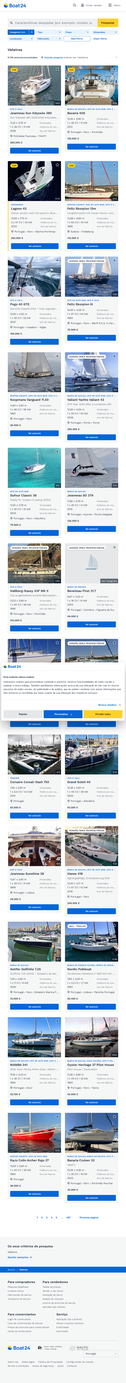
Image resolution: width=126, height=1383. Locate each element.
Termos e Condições (18, 1366)
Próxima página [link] (89, 1217)
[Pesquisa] (75, 5)
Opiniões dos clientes (54, 1307)
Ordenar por (69, 57)
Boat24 (11, 1269)
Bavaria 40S (76, 113)
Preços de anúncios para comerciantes (28, 1327)
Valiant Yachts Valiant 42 (85, 400)
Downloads (62, 1331)
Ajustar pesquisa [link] (18, 1257)
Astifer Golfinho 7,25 (25, 969)
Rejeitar (23, 714)
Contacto (72, 1366)
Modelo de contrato (53, 1299)
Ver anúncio (34, 150)
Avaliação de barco (53, 1295)
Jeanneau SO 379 (80, 495)
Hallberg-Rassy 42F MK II (29, 591)
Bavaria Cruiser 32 (81, 1160)
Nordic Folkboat (79, 969)
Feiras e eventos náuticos (69, 1323)
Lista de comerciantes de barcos (25, 1323)
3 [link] (46, 1217)
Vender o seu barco (53, 1291)
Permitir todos (103, 714)
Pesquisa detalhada (18, 1287)
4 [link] (51, 1217)
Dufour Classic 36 (23, 495)
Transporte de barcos (19, 1299)
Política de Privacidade (50, 1362)
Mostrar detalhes (107, 705)
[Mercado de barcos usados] (15, 5)
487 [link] (68, 1217)
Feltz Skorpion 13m (81, 208)
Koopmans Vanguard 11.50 (29, 400)
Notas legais (28, 1362)
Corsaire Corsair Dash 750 (29, 782)
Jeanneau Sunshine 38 (27, 873)
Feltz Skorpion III (80, 304)
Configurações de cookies (79, 1362)
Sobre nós (13, 1362)
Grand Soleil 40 (79, 782)
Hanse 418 (75, 873)
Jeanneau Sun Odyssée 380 (31, 113)
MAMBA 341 (19, 1065)
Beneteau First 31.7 (81, 591)
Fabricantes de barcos (19, 1295)
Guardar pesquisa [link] (53, 57)
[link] (31, 32)
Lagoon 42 (19, 208)
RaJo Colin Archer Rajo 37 (29, 1160)
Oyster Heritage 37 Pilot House (90, 1065)
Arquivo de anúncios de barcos (59, 1303)
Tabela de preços (52, 1287)
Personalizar (61, 714)
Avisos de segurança (43, 1366)
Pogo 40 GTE (20, 304)
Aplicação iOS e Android (69, 1319)
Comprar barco (16, 1291)
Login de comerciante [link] (19, 1319)
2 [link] (42, 1217)
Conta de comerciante (19, 1331)
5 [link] (56, 1217)
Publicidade (62, 1327)
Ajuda (60, 1366)
